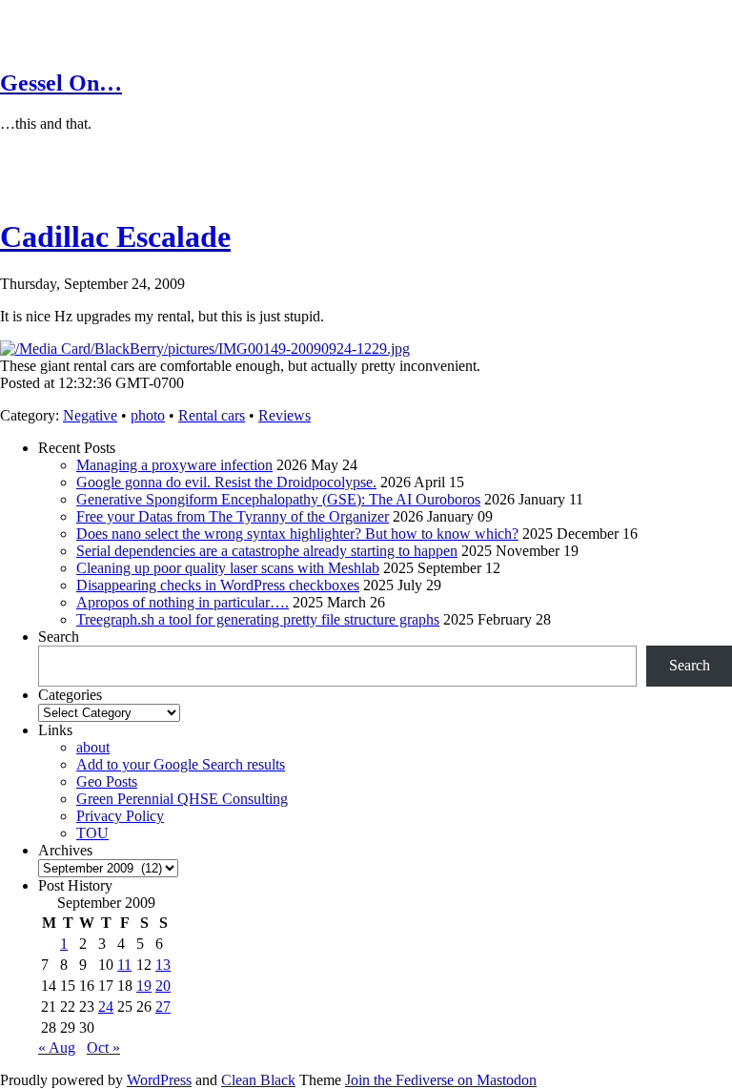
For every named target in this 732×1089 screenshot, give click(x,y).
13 (163, 964)
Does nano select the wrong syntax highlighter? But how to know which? (297, 533)
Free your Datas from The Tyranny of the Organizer (232, 516)
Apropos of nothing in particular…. (182, 602)
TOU (92, 833)
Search (58, 636)
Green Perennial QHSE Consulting (182, 799)
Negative (90, 415)
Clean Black (258, 1080)
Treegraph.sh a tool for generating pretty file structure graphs (257, 619)
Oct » (103, 1047)
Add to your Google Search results (180, 764)
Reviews (284, 415)
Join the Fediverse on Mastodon (441, 1080)
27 (163, 1006)
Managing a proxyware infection (174, 465)
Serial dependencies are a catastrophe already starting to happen (267, 551)
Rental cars (211, 415)
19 (144, 985)
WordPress (159, 1080)
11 (124, 964)
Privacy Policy (120, 816)
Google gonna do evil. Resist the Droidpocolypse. (226, 482)
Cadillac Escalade (115, 236)
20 (163, 985)
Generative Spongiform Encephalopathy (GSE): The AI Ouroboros (278, 499)
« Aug (56, 1047)
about (93, 747)
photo (148, 415)
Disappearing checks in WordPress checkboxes (217, 585)
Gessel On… (61, 83)
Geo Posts (106, 781)
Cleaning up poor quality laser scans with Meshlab (227, 568)
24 (105, 1006)
